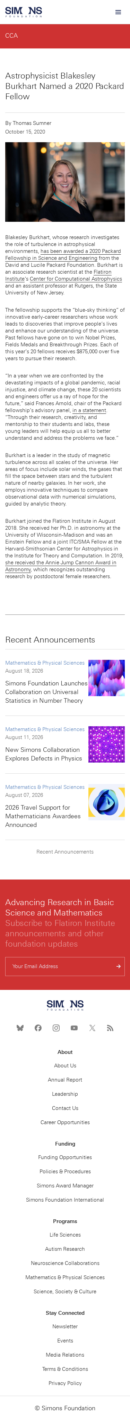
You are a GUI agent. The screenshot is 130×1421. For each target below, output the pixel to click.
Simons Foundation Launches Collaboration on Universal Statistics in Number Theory (46, 692)
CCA (11, 35)
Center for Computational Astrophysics (76, 279)
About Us (65, 1066)
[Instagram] (56, 1027)
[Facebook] (38, 1027)
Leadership (65, 1094)
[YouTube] (74, 1027)
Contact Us (65, 1108)
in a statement (89, 410)
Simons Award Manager (65, 1186)
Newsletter (65, 1326)
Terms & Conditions (65, 1369)
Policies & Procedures (65, 1171)
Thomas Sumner (32, 123)
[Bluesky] (20, 1027)
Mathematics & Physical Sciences (45, 663)
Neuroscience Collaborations (65, 1263)
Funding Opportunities (65, 1157)
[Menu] (118, 12)
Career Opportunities (65, 1122)
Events (65, 1341)
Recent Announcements (65, 852)
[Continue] (119, 966)
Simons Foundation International (65, 1200)
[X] (92, 1027)
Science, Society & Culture (65, 1291)
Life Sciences (65, 1235)
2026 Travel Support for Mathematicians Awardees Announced (43, 816)
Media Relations (65, 1355)
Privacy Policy (65, 1383)
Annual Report (65, 1080)
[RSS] (110, 1027)
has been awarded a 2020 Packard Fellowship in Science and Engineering (63, 254)
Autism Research (65, 1249)
